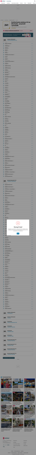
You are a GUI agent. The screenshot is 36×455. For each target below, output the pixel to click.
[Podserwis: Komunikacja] (8, 1)
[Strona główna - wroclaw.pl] (3, 1)
